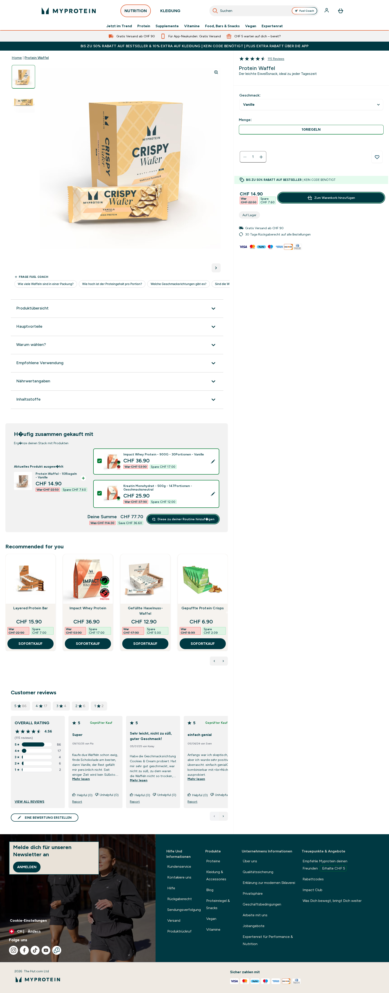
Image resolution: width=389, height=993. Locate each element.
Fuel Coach (306, 10)
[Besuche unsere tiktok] (35, 950)
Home (17, 58)
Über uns (250, 861)
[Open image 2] (23, 102)
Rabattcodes (313, 879)
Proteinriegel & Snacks (218, 904)
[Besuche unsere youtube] (45, 950)
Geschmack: (249, 95)
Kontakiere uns (179, 877)
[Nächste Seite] (223, 816)
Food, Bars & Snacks (222, 26)
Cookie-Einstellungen (28, 920)
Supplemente (167, 26)
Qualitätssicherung (258, 872)
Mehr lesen (81, 779)
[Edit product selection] (213, 461)
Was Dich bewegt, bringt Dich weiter (332, 901)
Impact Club (312, 890)
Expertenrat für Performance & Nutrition (268, 940)
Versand (173, 920)
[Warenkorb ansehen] (340, 11)
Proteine (213, 861)
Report (77, 801)
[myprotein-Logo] (69, 11)
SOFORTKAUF (30, 644)
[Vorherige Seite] (214, 816)
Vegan (250, 26)
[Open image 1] (23, 77)
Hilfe (171, 888)
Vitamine (192, 26)
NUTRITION (135, 11)
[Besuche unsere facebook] (24, 950)
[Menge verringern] (245, 157)
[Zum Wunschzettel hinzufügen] (377, 157)
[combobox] (264, 10)
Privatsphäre (253, 893)
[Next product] (223, 661)
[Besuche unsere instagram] (13, 950)
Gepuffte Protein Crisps (202, 608)
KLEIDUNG (170, 11)
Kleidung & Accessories (216, 875)
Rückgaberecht (179, 899)
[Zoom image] (216, 72)
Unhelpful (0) (109, 795)
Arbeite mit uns (255, 915)
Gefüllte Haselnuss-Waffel (145, 610)
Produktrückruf (179, 931)
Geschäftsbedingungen (262, 904)
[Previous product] (214, 661)
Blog (209, 890)
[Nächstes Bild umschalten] (216, 267)
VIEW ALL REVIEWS (29, 801)
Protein (143, 26)
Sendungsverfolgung (184, 910)
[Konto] (327, 11)
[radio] (311, 129)
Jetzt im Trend (119, 26)
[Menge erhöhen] (261, 157)
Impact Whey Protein (88, 608)
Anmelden (26, 867)
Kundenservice (179, 866)
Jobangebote (254, 926)
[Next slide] (227, 612)
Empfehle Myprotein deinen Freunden (325, 864)
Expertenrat (272, 26)
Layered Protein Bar (30, 608)
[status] (253, 157)
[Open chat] (56, 950)
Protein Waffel (37, 58)
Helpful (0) (85, 795)
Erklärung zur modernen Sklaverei (269, 883)
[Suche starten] (215, 10)
